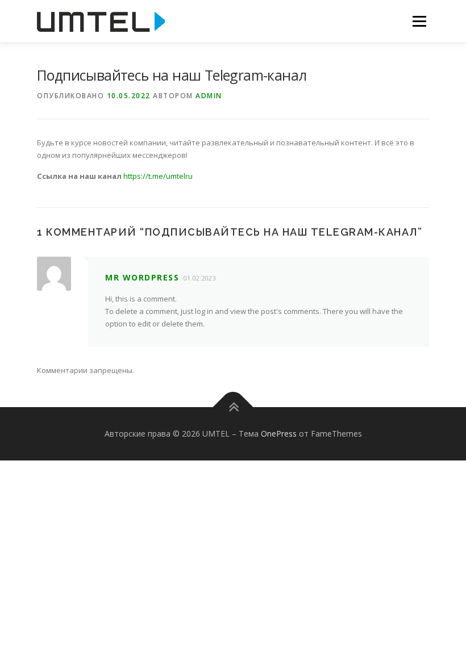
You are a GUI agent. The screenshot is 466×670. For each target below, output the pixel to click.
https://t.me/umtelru (158, 176)
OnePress (279, 433)
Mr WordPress (142, 277)
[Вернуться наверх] (233, 407)
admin (208, 96)
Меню (419, 21)
